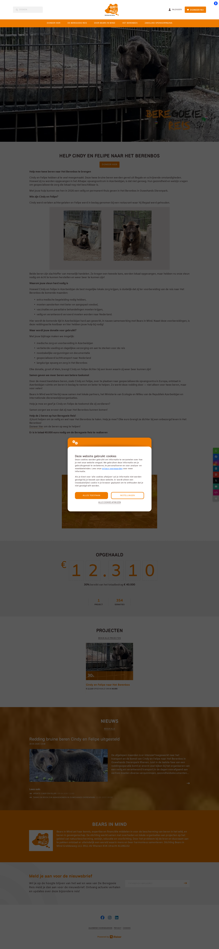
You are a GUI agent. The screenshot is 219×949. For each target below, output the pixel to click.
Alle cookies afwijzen (109, 502)
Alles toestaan (91, 495)
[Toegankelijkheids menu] (216, 3)
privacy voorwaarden (112, 468)
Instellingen (127, 495)
